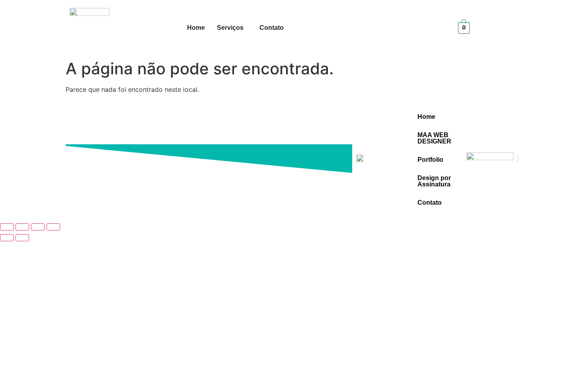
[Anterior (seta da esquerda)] (7, 237)
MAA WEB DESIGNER (434, 138)
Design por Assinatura (434, 181)
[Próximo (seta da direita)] (22, 237)
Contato (271, 27)
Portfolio (430, 159)
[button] (232, 28)
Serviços (230, 27)
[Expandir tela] (22, 227)
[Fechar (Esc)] (53, 227)
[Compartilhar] (38, 227)
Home (196, 27)
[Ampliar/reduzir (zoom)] (7, 227)
